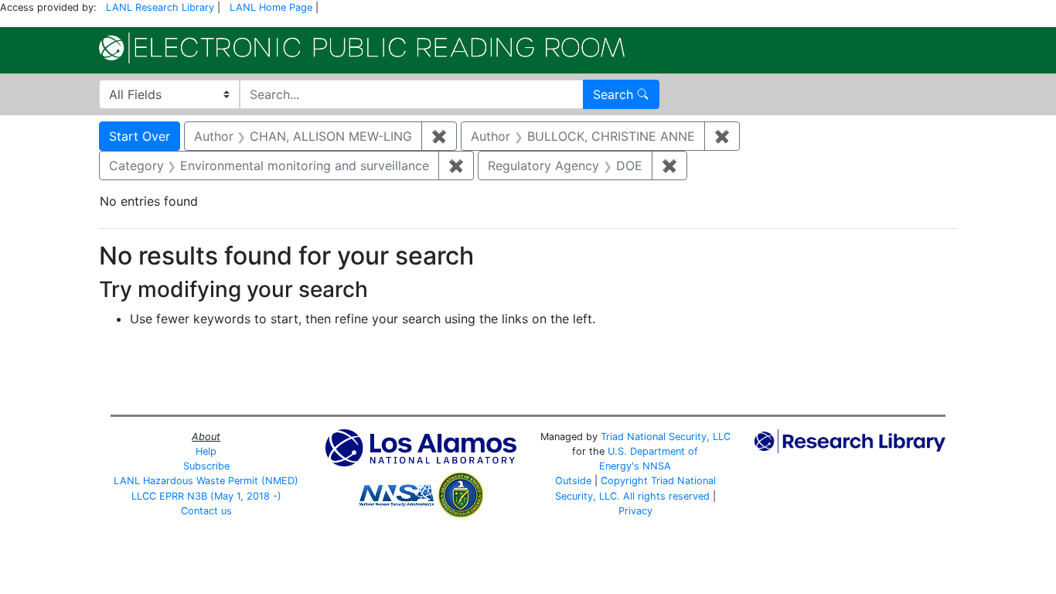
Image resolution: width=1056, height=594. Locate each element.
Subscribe (206, 466)
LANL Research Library (160, 7)
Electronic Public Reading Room (362, 48)
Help (206, 451)
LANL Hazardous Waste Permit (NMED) (206, 480)
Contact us (206, 511)
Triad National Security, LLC (666, 436)
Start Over (139, 136)
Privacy (635, 511)
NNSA (656, 466)
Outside (573, 480)
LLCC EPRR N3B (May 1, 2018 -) (206, 496)
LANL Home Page (271, 7)
